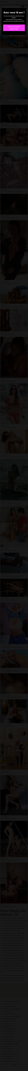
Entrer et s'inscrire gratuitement (14, 28)
